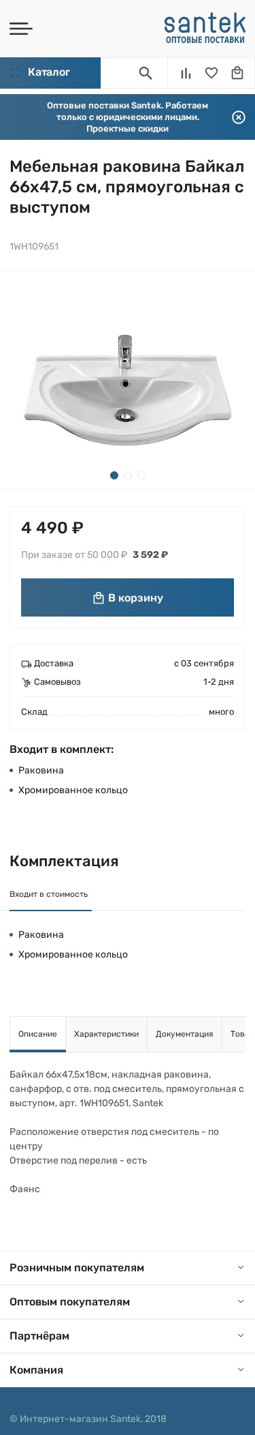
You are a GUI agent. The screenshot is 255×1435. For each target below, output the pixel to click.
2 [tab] (128, 475)
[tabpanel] (127, 380)
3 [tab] (141, 475)
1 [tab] (114, 475)
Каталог (48, 71)
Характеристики (106, 1034)
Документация (185, 1034)
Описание (37, 1034)
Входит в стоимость (49, 894)
